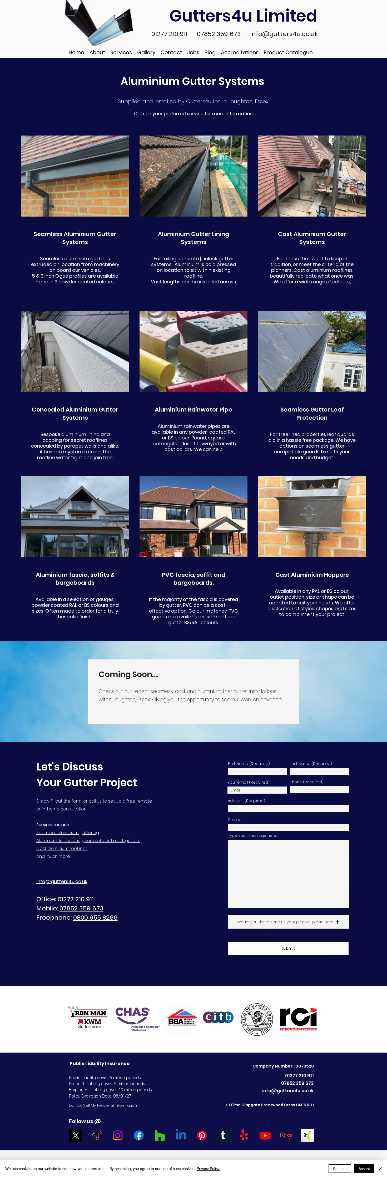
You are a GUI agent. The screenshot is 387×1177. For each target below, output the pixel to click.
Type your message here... (252, 835)
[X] (75, 1135)
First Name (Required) (249, 763)
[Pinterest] (202, 1135)
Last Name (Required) (311, 763)
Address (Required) (246, 801)
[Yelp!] (244, 1135)
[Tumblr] (223, 1135)
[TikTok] (96, 1135)
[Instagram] (117, 1135)
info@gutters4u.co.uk (284, 33)
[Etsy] (286, 1135)
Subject (235, 820)
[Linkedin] (180, 1135)
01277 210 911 (170, 33)
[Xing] (307, 1135)
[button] (288, 922)
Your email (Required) (249, 782)
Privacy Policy (208, 1168)
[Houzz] (159, 1135)
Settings (339, 1168)
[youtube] (265, 1135)
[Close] (381, 1168)
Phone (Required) (307, 782)
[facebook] (138, 1135)
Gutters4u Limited (245, 15)
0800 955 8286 (95, 917)
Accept (364, 1168)
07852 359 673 (219, 33)
